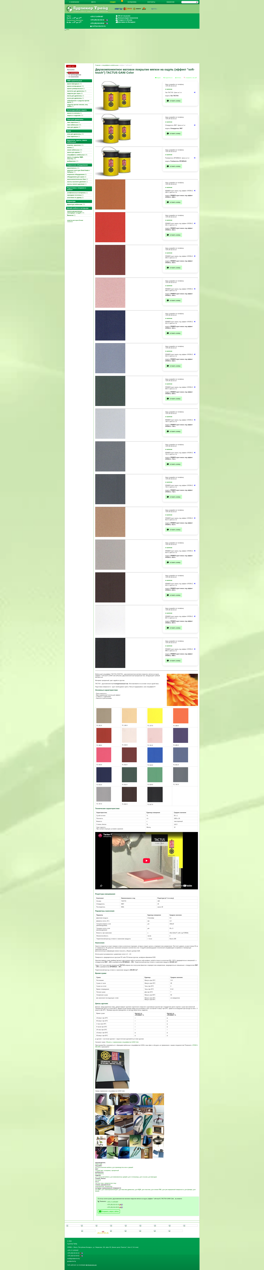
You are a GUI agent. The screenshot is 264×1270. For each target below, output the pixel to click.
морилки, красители (75, 145)
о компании (74, 2)
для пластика (146, 1189)
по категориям (73, 73)
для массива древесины (126, 1189)
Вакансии (71, 215)
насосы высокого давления (77, 181)
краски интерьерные (75, 86)
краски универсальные (75, 88)
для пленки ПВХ (156, 1189)
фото (93, 2)
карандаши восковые (75, 195)
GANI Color (98, 1164)
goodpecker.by (71, 1261)
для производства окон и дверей (122, 1167)
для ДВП (98, 1189)
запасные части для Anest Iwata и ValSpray (78, 171)
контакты (151, 2)
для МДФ (138, 1189)
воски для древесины (75, 98)
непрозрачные (99, 1186)
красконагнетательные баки (77, 179)
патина (70, 147)
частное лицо (99, 1183)
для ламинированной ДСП (110, 1189)
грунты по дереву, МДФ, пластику (75, 157)
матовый (98, 1180)
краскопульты (73, 168)
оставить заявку (175, 101)
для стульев (144, 1177)
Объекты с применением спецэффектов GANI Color (122, 1042)
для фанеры (188, 1189)
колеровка (132, 2)
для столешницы (133, 1177)
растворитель (99, 1173)
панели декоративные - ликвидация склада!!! (75, 212)
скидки (113, 2)
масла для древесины (75, 96)
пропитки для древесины (76, 91)
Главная (97, 65)
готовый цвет (99, 1170)
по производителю (74, 75)
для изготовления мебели (103, 1167)
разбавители (72, 161)
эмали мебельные (74, 150)
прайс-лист (71, 66)
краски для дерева (74, 152)
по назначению (73, 77)
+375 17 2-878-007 (96, 16)
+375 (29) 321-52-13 (97, 20)
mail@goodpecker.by (73, 1258)
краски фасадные (74, 84)
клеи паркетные (73, 136)
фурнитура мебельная (75, 204)
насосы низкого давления (76, 184)
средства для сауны (74, 93)
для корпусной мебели (102, 1177)
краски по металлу (74, 113)
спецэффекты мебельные (77, 155)
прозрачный (115, 1170)
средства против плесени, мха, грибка (77, 105)
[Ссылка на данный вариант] (194, 92)
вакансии (170, 2)
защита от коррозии (75, 115)
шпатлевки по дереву (75, 197)
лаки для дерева (73, 127)
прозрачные (108, 1186)
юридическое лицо (110, 1183)
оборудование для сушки (76, 177)
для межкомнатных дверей (118, 1177)
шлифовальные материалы (77, 192)
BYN (154, 9)
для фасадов (152, 1177)
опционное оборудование (76, 174)
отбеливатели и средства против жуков (78, 101)
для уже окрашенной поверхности (173, 1189)
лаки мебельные (74, 125)
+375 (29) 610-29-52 (97, 23)
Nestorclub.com (92, 1265)
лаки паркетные (73, 122)
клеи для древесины (75, 134)
